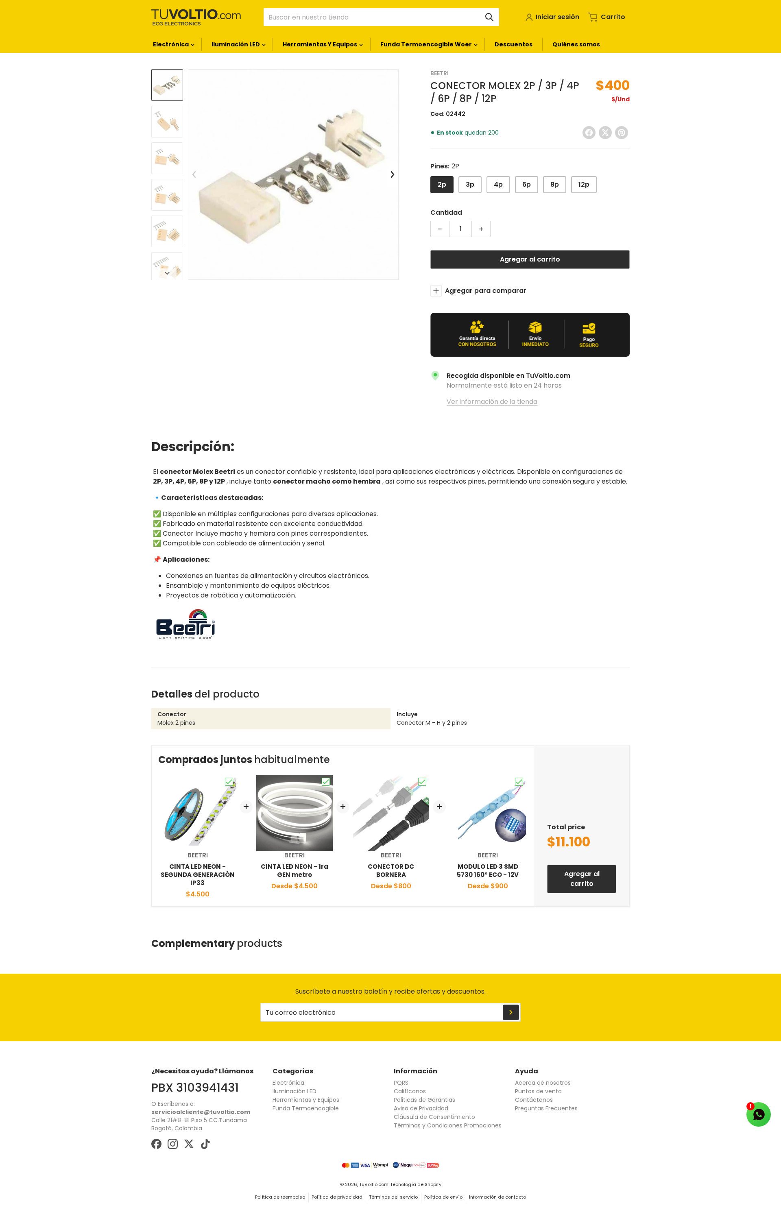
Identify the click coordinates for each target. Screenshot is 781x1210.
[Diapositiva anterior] (194, 174)
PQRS (401, 1083)
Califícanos (410, 1091)
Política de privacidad (337, 1197)
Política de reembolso (280, 1197)
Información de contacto (497, 1197)
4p (498, 184)
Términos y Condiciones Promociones (448, 1125)
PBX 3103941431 (195, 1087)
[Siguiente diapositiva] (167, 273)
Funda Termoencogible (306, 1108)
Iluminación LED (294, 1091)
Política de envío (443, 1197)
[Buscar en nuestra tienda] (489, 17)
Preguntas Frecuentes (546, 1108)
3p (470, 184)
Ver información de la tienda (492, 401)
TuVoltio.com (373, 1184)
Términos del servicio (393, 1197)
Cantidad (446, 212)
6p (526, 184)
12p (583, 184)
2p (442, 184)
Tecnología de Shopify (415, 1184)
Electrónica (288, 1083)
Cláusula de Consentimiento (434, 1117)
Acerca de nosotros (543, 1083)
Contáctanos (534, 1100)
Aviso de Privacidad (421, 1108)
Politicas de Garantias (424, 1100)
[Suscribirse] (511, 1012)
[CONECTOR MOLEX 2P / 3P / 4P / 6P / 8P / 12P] (167, 85)
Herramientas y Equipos (306, 1100)
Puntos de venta (538, 1091)
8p (554, 184)
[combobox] (381, 17)
